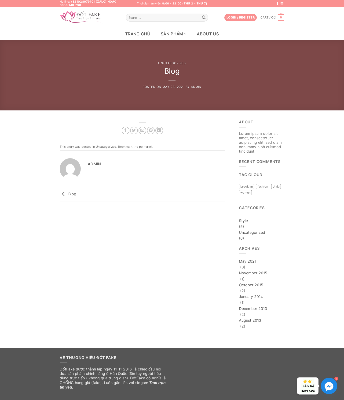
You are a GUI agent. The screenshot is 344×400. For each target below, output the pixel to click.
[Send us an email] (282, 3)
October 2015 (251, 285)
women (245, 192)
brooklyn (246, 186)
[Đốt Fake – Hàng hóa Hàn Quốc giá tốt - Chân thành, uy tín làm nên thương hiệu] (82, 17)
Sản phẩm (172, 33)
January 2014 (251, 296)
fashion (262, 186)
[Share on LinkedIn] (159, 130)
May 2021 (247, 261)
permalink (146, 146)
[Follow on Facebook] (277, 3)
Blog (71, 193)
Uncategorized (172, 63)
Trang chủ (137, 33)
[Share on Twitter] (134, 130)
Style (243, 220)
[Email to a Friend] (142, 130)
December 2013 (253, 308)
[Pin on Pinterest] (151, 130)
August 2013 (250, 320)
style (276, 186)
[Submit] (204, 18)
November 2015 (253, 273)
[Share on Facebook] (125, 130)
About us (208, 33)
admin (196, 87)
